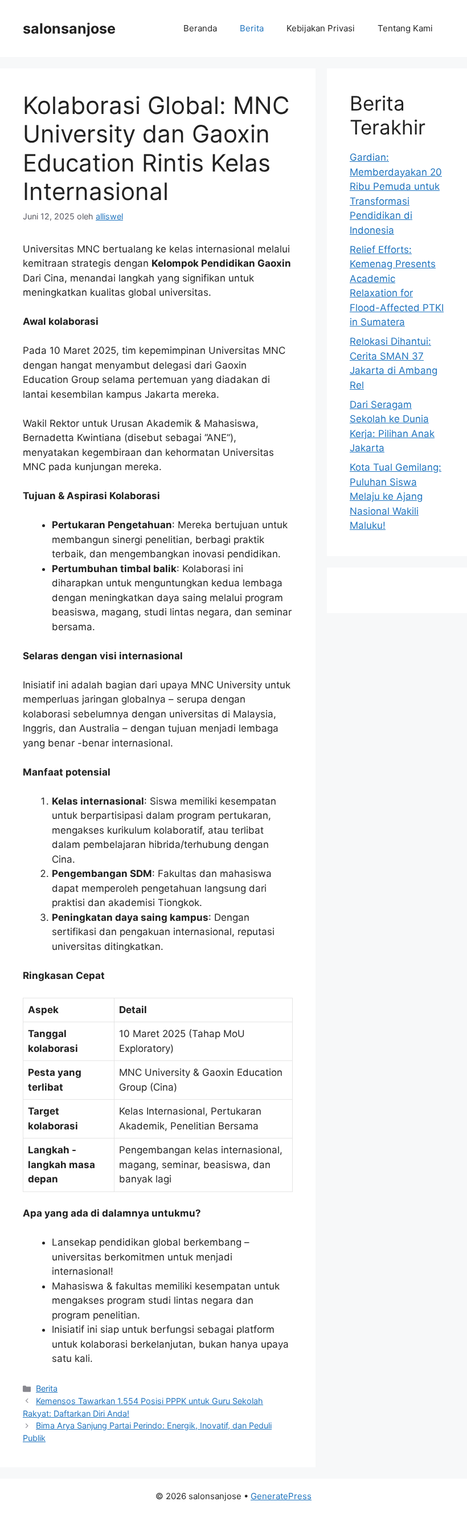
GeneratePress (281, 1496)
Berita (252, 28)
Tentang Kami (405, 28)
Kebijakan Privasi (320, 28)
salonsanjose (69, 28)
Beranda (200, 28)
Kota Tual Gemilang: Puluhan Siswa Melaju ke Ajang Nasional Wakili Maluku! (395, 496)
